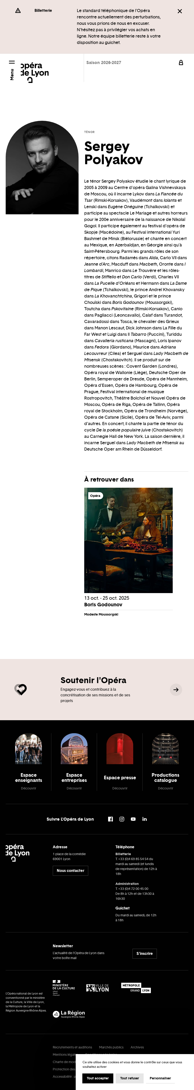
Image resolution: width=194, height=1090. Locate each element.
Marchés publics (111, 1047)
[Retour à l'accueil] (35, 69)
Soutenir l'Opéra (93, 680)
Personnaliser (160, 1078)
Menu (12, 74)
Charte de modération (69, 1062)
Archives (137, 1047)
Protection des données (71, 1069)
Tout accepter (98, 1078)
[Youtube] (133, 819)
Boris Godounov (103, 605)
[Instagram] (122, 819)
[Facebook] (110, 819)
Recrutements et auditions (72, 1047)
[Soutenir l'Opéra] (176, 690)
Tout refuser (129, 1078)
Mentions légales (65, 1054)
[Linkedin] (144, 819)
